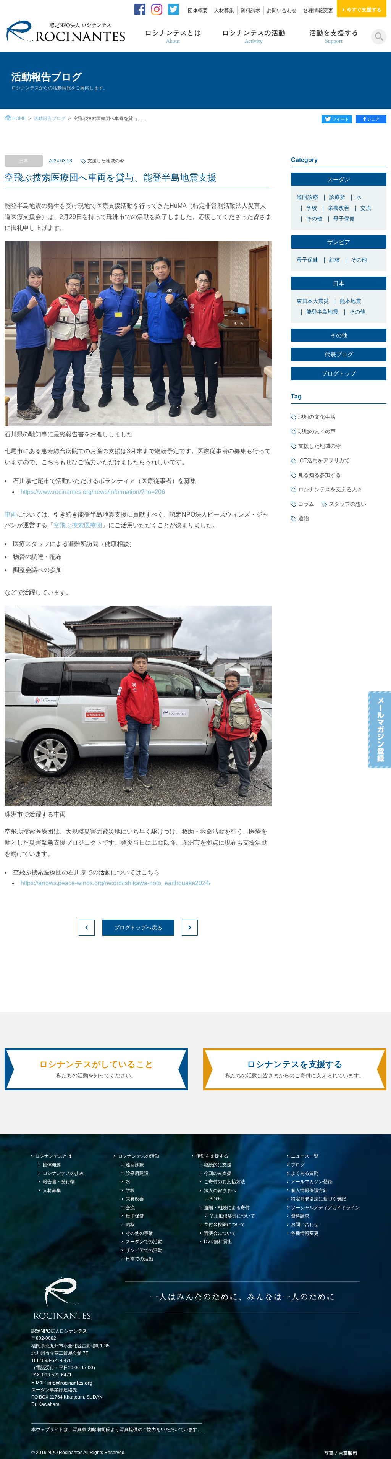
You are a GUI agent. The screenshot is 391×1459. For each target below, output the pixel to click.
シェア (373, 119)
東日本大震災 (313, 301)
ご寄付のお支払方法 (224, 1181)
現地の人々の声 (317, 431)
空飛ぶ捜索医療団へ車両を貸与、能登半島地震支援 (111, 177)
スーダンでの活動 (144, 1241)
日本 (338, 283)
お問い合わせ (282, 10)
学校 (311, 208)
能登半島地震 (322, 312)
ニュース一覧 (304, 1156)
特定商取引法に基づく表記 (318, 1199)
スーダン (338, 179)
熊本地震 (350, 301)
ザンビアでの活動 (144, 1250)
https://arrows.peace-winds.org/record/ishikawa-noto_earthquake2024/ (115, 883)
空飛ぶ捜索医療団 (77, 525)
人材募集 (224, 10)
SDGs (215, 1199)
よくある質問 (304, 1173)
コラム (306, 504)
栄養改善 (338, 208)
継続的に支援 (217, 1165)
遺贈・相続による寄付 (227, 1207)
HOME (19, 118)
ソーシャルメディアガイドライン (325, 1207)
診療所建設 (137, 1173)
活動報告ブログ (50, 118)
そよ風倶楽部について (232, 1216)
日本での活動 (139, 1258)
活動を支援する (212, 1156)
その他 (314, 218)
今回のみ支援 (217, 1173)
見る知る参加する (319, 475)
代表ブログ (339, 354)
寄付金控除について (224, 1224)
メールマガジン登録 (311, 1181)
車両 (11, 514)
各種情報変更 (318, 10)
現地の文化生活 (317, 417)
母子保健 (344, 218)
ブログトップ (339, 373)
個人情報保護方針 (309, 1190)
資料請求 (250, 10)
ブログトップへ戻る (138, 928)
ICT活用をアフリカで (324, 460)
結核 (334, 260)
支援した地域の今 (105, 161)
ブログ (298, 1165)
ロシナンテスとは (53, 1156)
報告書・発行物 (59, 1181)
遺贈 (303, 518)
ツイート (340, 119)
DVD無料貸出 (218, 1241)
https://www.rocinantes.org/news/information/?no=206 (93, 492)
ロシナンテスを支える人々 (330, 489)
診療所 (337, 197)
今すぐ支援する (364, 10)
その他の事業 (139, 1233)
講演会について (220, 1233)
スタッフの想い (347, 504)
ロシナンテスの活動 (138, 1156)
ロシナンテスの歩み (63, 1173)
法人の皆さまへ (220, 1190)
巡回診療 (307, 197)
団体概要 (198, 10)
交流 (365, 208)
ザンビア (338, 242)
